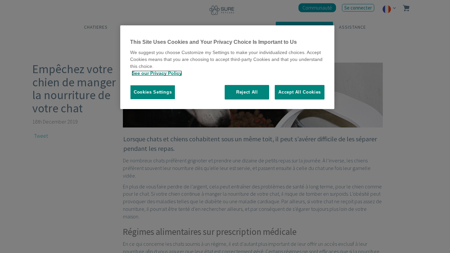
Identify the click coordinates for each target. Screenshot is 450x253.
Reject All (247, 92)
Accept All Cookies (299, 92)
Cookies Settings (153, 92)
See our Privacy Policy (157, 73)
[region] (227, 67)
